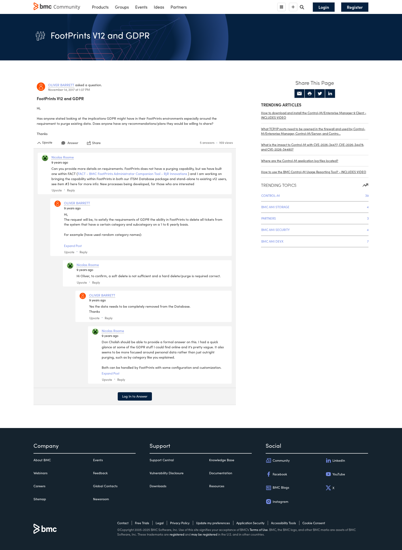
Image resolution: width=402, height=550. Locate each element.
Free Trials (142, 523)
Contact (122, 523)
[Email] (299, 93)
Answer (72, 143)
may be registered (204, 534)
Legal (160, 523)
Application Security (250, 523)
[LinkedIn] (330, 93)
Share (96, 143)
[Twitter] (320, 93)
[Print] (310, 93)
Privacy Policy (180, 523)
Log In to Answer (134, 396)
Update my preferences (213, 523)
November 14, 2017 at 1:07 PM (69, 89)
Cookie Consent (313, 523)
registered (177, 534)
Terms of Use (259, 529)
